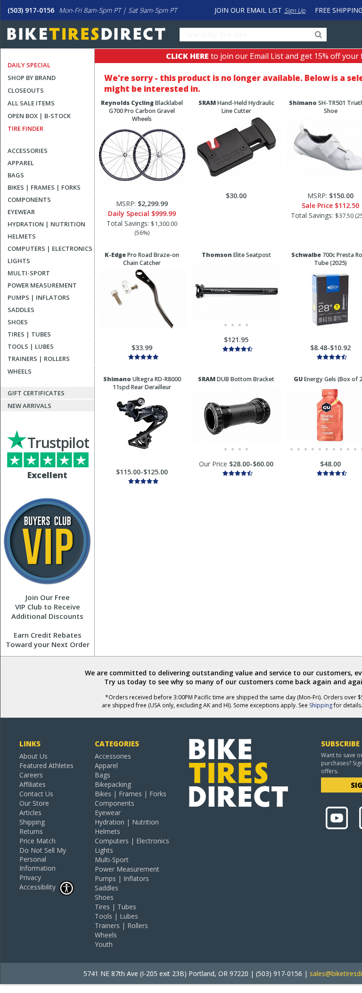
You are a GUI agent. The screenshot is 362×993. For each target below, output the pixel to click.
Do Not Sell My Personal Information (42, 859)
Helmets (22, 236)
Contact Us (36, 793)
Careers (31, 774)
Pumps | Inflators (39, 297)
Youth (104, 944)
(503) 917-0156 (31, 10)
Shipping (320, 705)
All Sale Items (31, 103)
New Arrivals (29, 405)
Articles (30, 812)
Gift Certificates (36, 393)
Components (29, 199)
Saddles (21, 309)
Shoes (18, 322)
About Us (33, 756)
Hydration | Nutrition (46, 224)
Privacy (30, 877)
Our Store (34, 803)
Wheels (20, 371)
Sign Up (294, 10)
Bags (16, 175)
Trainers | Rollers (39, 358)
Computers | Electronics (50, 248)
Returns (31, 831)
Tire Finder (25, 128)
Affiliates (32, 784)
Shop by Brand (32, 77)
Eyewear (21, 212)
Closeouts (26, 90)
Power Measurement (42, 285)
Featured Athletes (46, 765)
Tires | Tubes (29, 334)
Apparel (21, 163)
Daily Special (29, 65)
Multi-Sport (29, 273)
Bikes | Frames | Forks (44, 187)
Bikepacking (113, 784)
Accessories (28, 150)
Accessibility (37, 886)
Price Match (37, 840)
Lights (19, 260)
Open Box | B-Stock (39, 116)
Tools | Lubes (31, 346)
